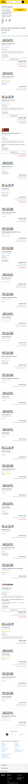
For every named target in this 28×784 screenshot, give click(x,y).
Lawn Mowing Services (6, 754)
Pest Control (17, 746)
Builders (16, 748)
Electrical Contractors (6, 45)
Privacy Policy (19, 775)
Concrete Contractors (19, 750)
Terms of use (9, 778)
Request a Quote (13, 59)
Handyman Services (5, 757)
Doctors (2, 751)
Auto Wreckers (18, 751)
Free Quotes (20, 9)
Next (21, 734)
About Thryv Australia (9, 775)
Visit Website (5, 55)
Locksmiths (3, 746)
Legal (8, 781)
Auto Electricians (4, 748)
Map (4, 32)
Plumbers (3, 743)
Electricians (3, 744)
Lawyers (16, 743)
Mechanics (17, 744)
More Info (8, 47)
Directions (4, 47)
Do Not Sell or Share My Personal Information (21, 778)
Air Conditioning (4, 755)
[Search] (23, 2)
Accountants (3, 750)
